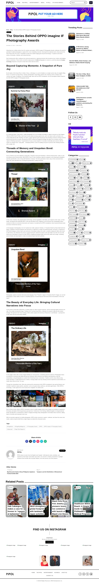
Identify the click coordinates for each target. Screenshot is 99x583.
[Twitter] (87, 574)
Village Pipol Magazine (19, 429)
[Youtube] (80, 117)
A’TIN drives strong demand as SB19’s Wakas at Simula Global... (84, 48)
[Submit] (85, 2)
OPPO (40, 426)
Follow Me (62, 450)
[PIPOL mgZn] (10, 2)
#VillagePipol (10, 426)
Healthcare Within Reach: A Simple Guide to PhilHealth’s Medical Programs (82, 509)
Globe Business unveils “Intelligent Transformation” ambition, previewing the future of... (84, 101)
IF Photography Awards (32, 426)
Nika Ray (78, 487)
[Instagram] (75, 117)
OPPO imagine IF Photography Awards (53, 426)
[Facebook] (70, 117)
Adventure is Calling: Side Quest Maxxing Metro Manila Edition (83, 35)
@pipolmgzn (49, 537)
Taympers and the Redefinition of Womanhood (49, 471)
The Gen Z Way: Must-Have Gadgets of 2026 (83, 75)
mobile (37, 60)
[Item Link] (71, 36)
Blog (11, 29)
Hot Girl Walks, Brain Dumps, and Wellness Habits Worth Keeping (80, 61)
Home (7, 29)
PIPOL (11, 487)
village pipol (9, 429)
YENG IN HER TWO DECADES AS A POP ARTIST (82, 88)
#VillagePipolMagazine (20, 426)
